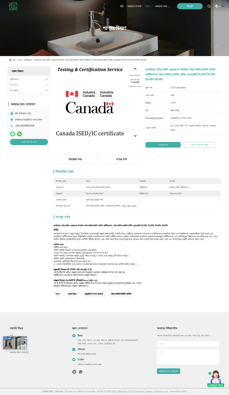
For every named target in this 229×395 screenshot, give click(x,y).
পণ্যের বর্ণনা (121, 159)
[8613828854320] (80, 372)
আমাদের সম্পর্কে (134, 6)
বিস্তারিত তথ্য (75, 159)
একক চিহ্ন (72, 294)
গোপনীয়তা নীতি (47, 391)
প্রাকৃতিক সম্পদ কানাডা (93, 294)
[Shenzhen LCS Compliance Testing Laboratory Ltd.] (13, 6)
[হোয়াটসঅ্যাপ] (12, 134)
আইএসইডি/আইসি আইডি (121, 294)
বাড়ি (122, 6)
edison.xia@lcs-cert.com (28, 119)
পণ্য (147, 6)
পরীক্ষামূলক (28, 60)
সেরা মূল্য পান (163, 145)
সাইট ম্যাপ (59, 391)
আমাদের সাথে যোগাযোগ (162, 6)
